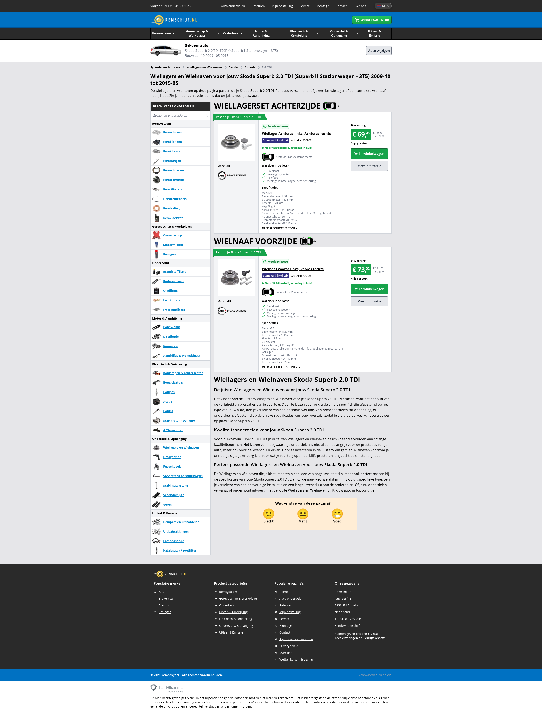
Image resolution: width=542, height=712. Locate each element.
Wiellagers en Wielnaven (204, 67)
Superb (250, 67)
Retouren (258, 6)
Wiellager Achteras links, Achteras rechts (296, 133)
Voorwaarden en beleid (375, 675)
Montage (323, 6)
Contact (341, 6)
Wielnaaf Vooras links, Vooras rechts (293, 269)
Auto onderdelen (233, 6)
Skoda (233, 67)
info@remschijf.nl (350, 626)
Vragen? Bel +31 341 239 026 (170, 6)
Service (305, 6)
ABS (228, 166)
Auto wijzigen (379, 50)
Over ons (359, 6)
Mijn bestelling (282, 6)
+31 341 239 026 (349, 619)
